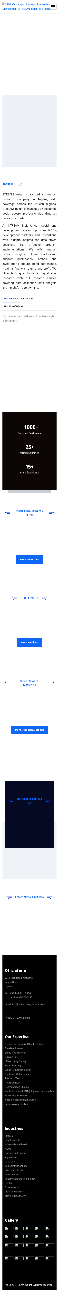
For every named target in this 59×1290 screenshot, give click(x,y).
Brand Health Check (15, 1052)
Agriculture (11, 1157)
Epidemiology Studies (16, 1104)
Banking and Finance (16, 1153)
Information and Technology (20, 1178)
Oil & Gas (10, 1161)
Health (8, 1183)
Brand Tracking (13, 1065)
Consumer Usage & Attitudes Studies (25, 1044)
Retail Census (12, 1082)
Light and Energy (14, 1191)
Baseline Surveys (14, 1048)
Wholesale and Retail (16, 1144)
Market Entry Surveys (16, 1061)
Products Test (12, 1078)
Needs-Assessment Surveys (20, 1099)
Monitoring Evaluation (16, 1095)
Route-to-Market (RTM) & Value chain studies (29, 1091)
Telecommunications (16, 1165)
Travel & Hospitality (15, 1195)
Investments (11, 1174)
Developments (12, 1140)
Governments (12, 1187)
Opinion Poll (11, 1056)
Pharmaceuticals (14, 1170)
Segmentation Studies (17, 1086)
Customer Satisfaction (17, 1074)
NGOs (8, 1148)
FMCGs (9, 1135)
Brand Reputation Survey (18, 1069)
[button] (29, 368)
